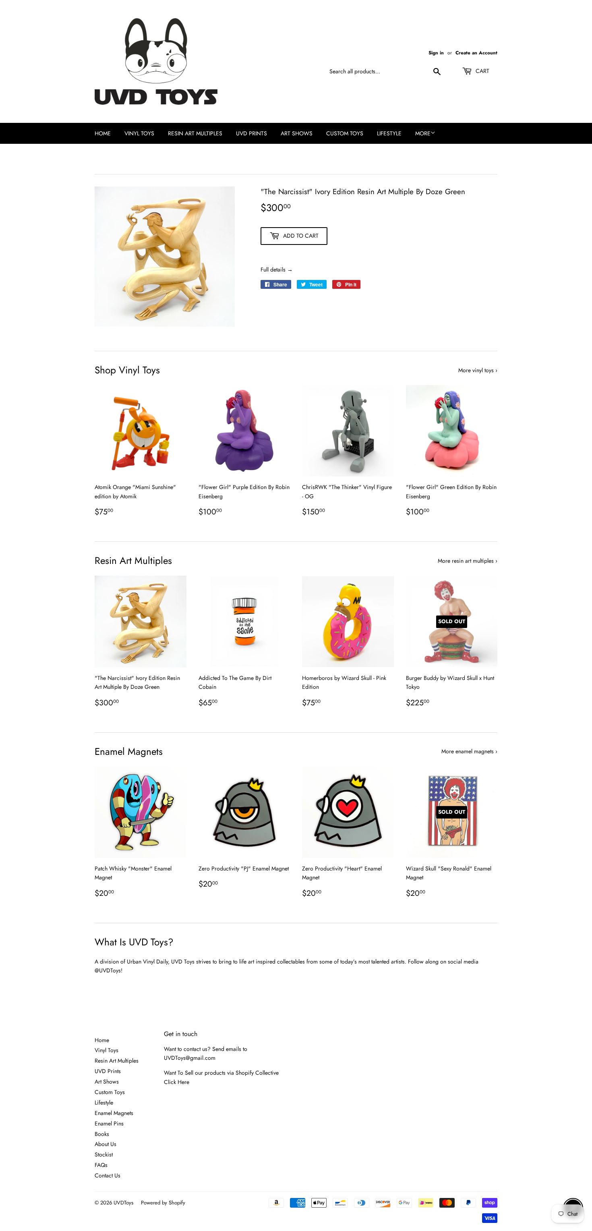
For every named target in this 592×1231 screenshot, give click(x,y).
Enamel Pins (109, 1123)
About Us (105, 1144)
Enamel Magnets (114, 1113)
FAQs (101, 1165)
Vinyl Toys (139, 133)
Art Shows (297, 133)
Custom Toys (344, 133)
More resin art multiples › (467, 561)
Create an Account (476, 52)
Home (103, 133)
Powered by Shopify (163, 1202)
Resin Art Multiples (195, 133)
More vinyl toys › (477, 370)
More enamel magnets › (469, 751)
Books (102, 1134)
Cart (481, 71)
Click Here (176, 1082)
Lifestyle (389, 133)
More (423, 133)
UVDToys (123, 1202)
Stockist (104, 1154)
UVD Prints (251, 133)
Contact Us (107, 1175)
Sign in (436, 52)
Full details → (277, 269)
